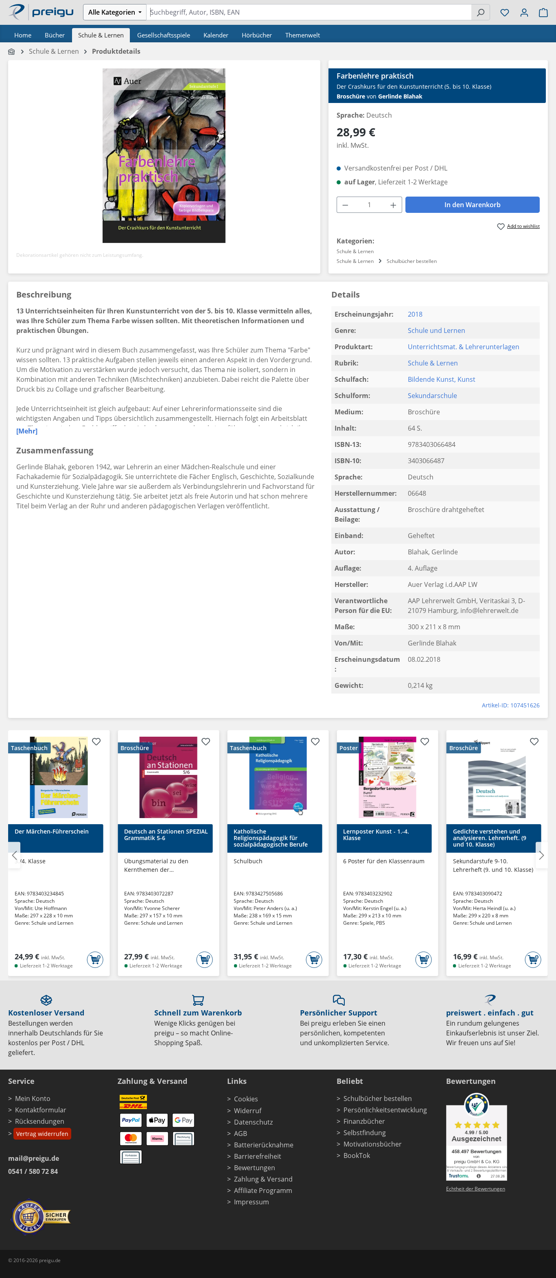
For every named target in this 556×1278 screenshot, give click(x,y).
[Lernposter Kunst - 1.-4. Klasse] (387, 777)
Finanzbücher (364, 1121)
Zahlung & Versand (263, 1179)
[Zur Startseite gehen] (40, 11)
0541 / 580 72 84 (33, 1171)
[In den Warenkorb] (95, 960)
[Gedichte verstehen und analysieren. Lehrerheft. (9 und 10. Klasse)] (497, 777)
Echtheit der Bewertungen (475, 1188)
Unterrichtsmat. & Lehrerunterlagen (463, 346)
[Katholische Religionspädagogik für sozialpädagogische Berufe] (278, 777)
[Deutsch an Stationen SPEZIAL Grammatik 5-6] (168, 777)
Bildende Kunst (431, 379)
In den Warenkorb (472, 204)
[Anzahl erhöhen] (393, 205)
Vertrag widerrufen (42, 1134)
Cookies (246, 1098)
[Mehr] (26, 431)
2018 (415, 314)
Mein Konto (32, 1098)
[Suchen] (480, 12)
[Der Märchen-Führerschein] (59, 777)
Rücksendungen (39, 1121)
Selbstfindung (365, 1132)
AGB (240, 1133)
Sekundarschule (432, 395)
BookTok (357, 1155)
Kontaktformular (40, 1109)
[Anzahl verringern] (345, 205)
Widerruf (247, 1110)
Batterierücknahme (263, 1144)
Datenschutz (253, 1122)
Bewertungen (254, 1167)
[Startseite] (12, 51)
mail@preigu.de (33, 1158)
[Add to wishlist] (96, 743)
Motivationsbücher (373, 1144)
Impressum (251, 1201)
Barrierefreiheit (257, 1156)
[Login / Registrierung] (524, 12)
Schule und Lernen (436, 330)
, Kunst (464, 379)
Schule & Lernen (433, 363)
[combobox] (308, 12)
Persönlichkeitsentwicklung (385, 1109)
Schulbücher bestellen (378, 1098)
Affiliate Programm (263, 1190)
